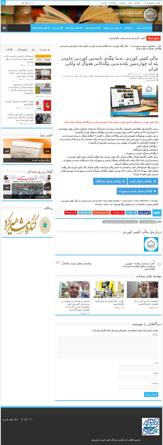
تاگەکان (9, 49)
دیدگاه (155, 334)
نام (156, 363)
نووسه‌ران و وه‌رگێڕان (111, 28)
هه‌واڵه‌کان (127, 28)
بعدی (47, 151)
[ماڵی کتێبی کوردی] (81, 14)
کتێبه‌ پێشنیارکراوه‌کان (39, 28)
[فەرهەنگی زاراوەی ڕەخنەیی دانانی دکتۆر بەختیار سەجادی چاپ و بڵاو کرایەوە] (43, 60)
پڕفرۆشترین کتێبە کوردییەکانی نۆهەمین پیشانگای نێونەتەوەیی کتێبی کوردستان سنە (20, 117)
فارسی (103, 3)
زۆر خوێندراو (44, 49)
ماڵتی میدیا (56, 28)
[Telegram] (22, 3)
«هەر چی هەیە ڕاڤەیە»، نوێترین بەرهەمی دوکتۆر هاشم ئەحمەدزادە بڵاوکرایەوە (139, 265)
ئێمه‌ (129, 3)
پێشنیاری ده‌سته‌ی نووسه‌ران (143, 46)
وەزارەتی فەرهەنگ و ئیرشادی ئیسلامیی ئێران (120, 222)
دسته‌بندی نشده (115, 76)
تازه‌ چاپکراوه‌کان (91, 28)
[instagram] (26, 3)
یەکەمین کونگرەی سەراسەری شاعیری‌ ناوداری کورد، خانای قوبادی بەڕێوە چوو (21, 73)
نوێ (33, 49)
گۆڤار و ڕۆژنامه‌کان (72, 28)
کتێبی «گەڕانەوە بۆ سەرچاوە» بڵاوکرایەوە (127, 38)
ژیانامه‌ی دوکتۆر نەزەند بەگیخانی (76, 262)
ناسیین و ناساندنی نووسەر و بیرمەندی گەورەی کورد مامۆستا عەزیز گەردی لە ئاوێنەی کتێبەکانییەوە (103, 38)
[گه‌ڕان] (3, 2)
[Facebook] (29, 3)
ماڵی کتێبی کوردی (149, 74)
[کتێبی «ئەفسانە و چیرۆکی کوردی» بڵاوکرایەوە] (43, 105)
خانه (159, 46)
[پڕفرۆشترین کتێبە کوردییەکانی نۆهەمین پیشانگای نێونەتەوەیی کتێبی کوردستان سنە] (43, 118)
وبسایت (154, 383)
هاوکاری (113, 3)
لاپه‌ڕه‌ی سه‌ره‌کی (156, 27)
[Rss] (32, 3)
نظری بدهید (151, 80)
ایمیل (155, 373)
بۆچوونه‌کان (22, 49)
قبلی (7, 151)
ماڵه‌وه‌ (137, 3)
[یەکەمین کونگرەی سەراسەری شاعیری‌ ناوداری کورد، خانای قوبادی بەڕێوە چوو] (43, 74)
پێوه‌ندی (122, 3)
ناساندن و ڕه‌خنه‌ (142, 28)
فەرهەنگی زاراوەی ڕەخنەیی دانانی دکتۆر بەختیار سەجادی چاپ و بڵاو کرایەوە (19, 59)
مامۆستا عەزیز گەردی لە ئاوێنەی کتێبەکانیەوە (146, 302)
